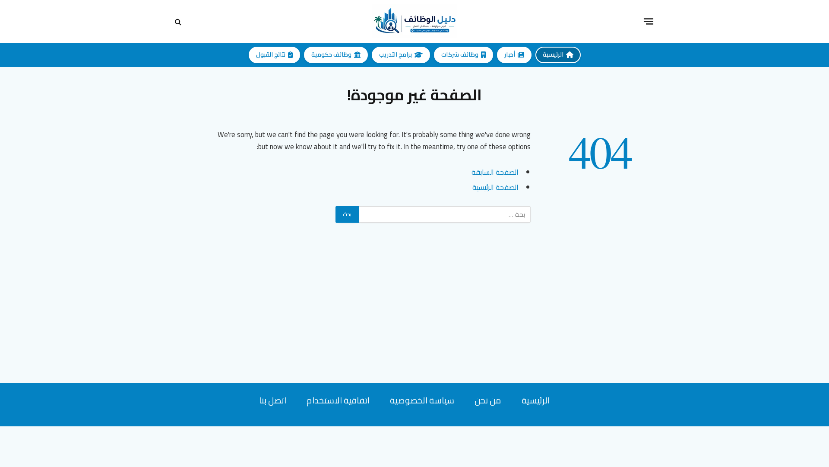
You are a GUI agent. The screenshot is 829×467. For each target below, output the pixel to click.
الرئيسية (553, 54)
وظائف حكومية (331, 54)
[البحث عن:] (444, 214)
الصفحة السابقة (495, 172)
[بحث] (179, 21)
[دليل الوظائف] (414, 21)
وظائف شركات (459, 54)
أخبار (509, 54)
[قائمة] (648, 21)
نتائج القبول (270, 54)
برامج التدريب (395, 54)
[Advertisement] (414, 322)
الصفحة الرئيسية (495, 187)
